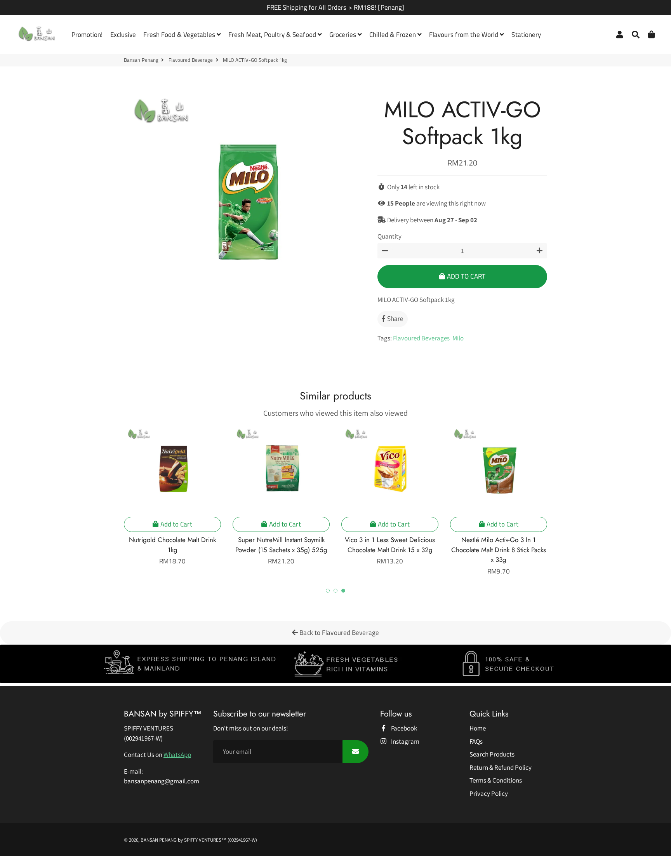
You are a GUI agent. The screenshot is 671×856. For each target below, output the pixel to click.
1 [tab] (328, 591)
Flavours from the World (464, 35)
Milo (458, 338)
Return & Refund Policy (500, 767)
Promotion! (87, 35)
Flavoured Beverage (191, 60)
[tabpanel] (172, 496)
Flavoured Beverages (421, 338)
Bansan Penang (141, 60)
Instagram (404, 741)
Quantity (389, 236)
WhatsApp (177, 754)
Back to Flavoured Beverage (338, 633)
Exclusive (123, 35)
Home (477, 728)
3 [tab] (343, 591)
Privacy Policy (488, 793)
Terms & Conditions (495, 780)
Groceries (343, 35)
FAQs (476, 741)
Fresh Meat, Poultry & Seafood (273, 35)
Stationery (526, 35)
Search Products (492, 754)
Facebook (403, 728)
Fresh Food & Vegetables (179, 35)
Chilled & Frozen (393, 35)
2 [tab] (335, 591)
